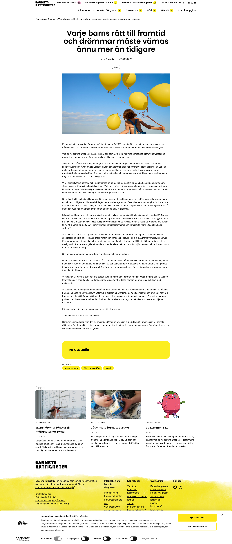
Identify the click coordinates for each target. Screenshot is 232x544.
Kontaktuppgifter (187, 10)
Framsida (40, 19)
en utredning (92, 267)
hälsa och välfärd (91, 368)
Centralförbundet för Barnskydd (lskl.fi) (53, 487)
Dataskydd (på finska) (45, 497)
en (195, 2)
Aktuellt (165, 10)
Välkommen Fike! (157, 427)
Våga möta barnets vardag (110, 427)
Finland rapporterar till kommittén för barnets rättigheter (159, 489)
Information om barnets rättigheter (97, 10)
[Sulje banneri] (222, 515)
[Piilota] (119, 10)
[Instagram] (180, 487)
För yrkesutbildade (113, 500)
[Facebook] (175, 487)
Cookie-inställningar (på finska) (50, 500)
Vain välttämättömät (197, 526)
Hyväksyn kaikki (197, 517)
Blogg (116, 67)
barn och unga (71, 368)
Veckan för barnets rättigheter (137, 2)
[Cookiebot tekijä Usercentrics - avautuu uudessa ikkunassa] (23, 539)
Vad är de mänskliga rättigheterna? (133, 489)
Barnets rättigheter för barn (99, 2)
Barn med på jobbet (66, 2)
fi (189, 2)
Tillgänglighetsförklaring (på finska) (52, 504)
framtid (108, 368)
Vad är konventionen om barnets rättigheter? (136, 506)
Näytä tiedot (148, 539)
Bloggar (52, 19)
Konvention (132, 10)
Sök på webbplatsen (171, 2)
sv (192, 2)
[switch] (85, 538)
